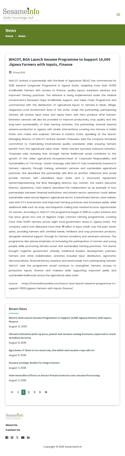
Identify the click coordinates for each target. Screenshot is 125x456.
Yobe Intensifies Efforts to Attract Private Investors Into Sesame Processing (54, 375)
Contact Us (13, 430)
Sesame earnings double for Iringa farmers (34, 362)
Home (9, 36)
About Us (11, 425)
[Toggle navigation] (118, 14)
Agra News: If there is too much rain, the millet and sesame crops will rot (52, 350)
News (22, 36)
